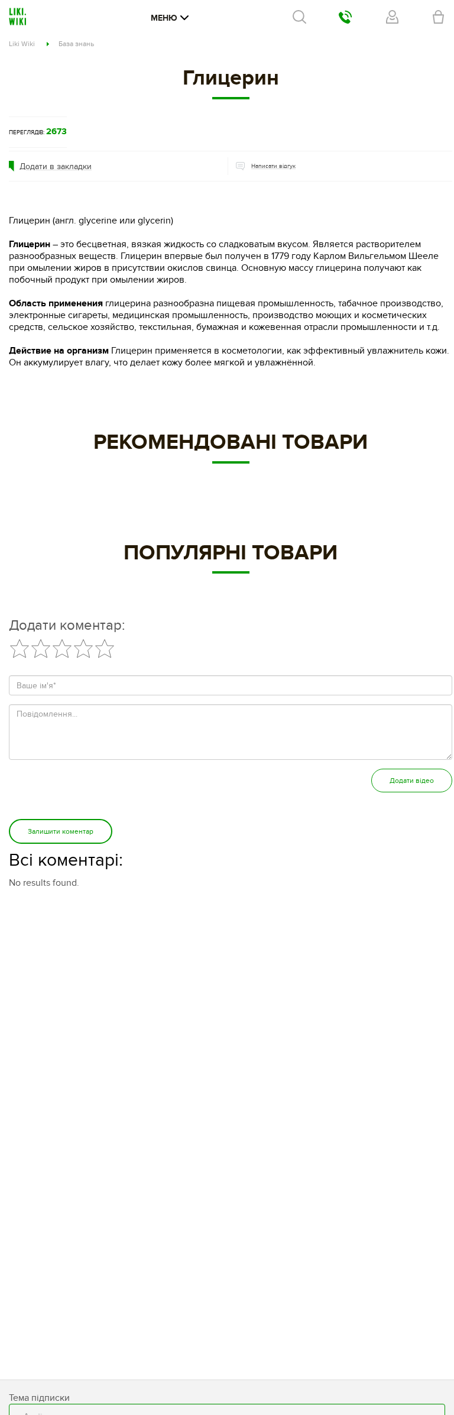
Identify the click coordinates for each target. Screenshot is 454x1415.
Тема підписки (39, 1398)
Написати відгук (273, 166)
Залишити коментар (60, 831)
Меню (164, 18)
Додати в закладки (56, 166)
